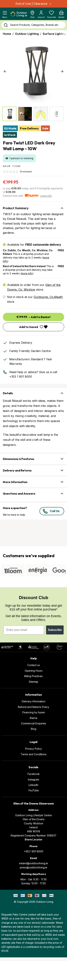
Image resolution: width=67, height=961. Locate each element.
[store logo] (18, 14)
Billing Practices (33, 676)
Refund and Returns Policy (33, 706)
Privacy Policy (33, 748)
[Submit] (6, 25)
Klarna (33, 717)
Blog (33, 728)
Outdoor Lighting (27, 34)
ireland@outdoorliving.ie (33, 863)
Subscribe (55, 629)
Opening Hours (34, 670)
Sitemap (33, 681)
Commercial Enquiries (33, 723)
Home (7, 34)
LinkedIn (33, 784)
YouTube (33, 790)
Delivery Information (33, 701)
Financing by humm (33, 712)
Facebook (34, 773)
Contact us (33, 665)
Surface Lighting (54, 34)
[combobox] (33, 24)
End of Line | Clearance (31, 3)
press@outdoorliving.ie (33, 867)
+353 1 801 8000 (20, 376)
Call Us (54, 511)
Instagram (33, 779)
